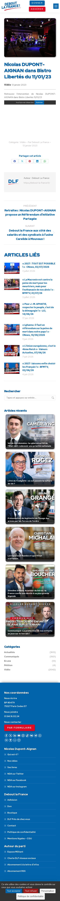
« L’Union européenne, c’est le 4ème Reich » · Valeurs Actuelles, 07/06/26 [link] (39, 349)
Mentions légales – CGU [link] (19, 838)
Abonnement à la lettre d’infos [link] (23, 864)
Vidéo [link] (7, 84)
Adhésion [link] (12, 800)
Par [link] (38, 142)
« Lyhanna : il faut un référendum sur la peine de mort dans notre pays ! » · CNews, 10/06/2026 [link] (37, 329)
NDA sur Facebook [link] (16, 780)
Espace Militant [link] (15, 851)
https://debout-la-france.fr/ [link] (37, 182)
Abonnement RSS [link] (16, 871)
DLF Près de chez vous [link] (18, 819)
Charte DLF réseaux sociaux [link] (21, 858)
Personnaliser (47, 890)
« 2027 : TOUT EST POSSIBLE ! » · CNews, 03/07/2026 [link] (38, 265)
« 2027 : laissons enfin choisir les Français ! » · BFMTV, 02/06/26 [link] (38, 367)
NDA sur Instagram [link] (17, 786)
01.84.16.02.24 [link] (11, 716)
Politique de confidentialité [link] (21, 832)
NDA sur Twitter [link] (15, 773)
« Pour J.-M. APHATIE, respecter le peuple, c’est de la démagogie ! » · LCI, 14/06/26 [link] (38, 309)
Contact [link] (11, 825)
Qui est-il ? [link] (12, 754)
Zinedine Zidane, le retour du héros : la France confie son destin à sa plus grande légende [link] (28, 593)
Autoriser (39, 102)
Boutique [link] (12, 812)
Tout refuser (31, 890)
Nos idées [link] (12, 761)
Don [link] (9, 806)
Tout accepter (14, 890)
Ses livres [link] (12, 767)
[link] (56, 6)
